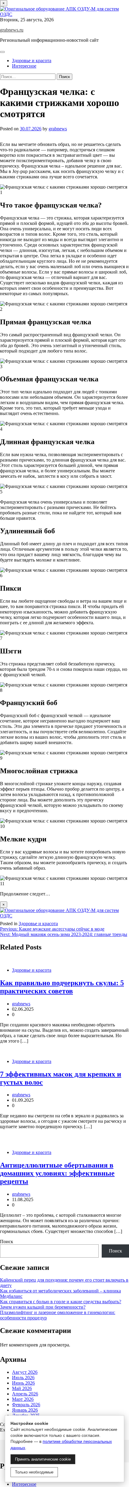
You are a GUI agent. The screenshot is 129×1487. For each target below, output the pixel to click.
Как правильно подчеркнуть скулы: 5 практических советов (62, 987)
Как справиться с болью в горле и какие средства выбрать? (60, 1301)
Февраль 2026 (26, 1404)
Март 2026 (23, 1399)
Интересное (24, 65)
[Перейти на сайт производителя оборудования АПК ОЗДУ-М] (64, 14)
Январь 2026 (25, 1410)
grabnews (58, 128)
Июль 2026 (23, 1377)
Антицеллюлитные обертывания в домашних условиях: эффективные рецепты (57, 1173)
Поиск (6, 1241)
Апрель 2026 (25, 1393)
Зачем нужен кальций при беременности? (43, 1307)
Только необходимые (34, 1472)
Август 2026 (25, 1372)
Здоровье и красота (31, 60)
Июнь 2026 (23, 1383)
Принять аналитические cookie (43, 1459)
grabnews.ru (11, 29)
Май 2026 (22, 1388)
